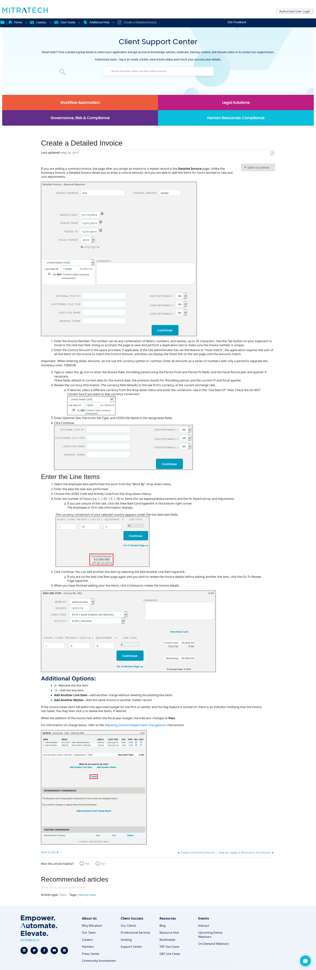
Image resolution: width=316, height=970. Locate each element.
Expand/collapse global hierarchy (2, 21)
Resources (167, 918)
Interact (203, 926)
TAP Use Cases (169, 947)
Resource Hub (169, 933)
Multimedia (167, 940)
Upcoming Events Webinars (210, 935)
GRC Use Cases (169, 954)
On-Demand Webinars (213, 944)
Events (203, 918)
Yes (87, 864)
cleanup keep (87, 895)
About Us (89, 918)
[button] (62, 72)
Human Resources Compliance (236, 117)
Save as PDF (272, 153)
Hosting (126, 940)
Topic (63, 895)
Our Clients (128, 926)
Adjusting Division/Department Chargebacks (135, 725)
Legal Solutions (236, 102)
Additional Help (99, 22)
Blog (162, 926)
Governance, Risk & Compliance (80, 117)
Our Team (89, 933)
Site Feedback (236, 22)
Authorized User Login (294, 11)
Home (18, 22)
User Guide (68, 22)
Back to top (48, 852)
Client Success (132, 918)
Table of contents (258, 167)
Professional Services (135, 933)
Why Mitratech (92, 926)
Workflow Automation (80, 102)
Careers (87, 940)
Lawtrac (41, 22)
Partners (88, 947)
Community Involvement (99, 961)
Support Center (131, 947)
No (103, 864)
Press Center (91, 954)
